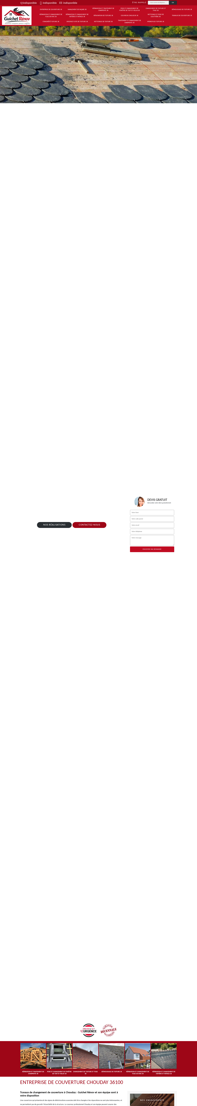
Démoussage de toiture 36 (182, 9)
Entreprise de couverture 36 (51, 9)
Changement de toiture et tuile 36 (156, 9)
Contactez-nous (89, 525)
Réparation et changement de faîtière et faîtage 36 (77, 15)
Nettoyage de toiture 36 (103, 21)
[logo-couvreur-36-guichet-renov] (16, 15)
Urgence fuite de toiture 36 (77, 21)
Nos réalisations (54, 525)
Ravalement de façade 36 (77, 9)
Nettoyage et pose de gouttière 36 (156, 15)
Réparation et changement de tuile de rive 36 (51, 15)
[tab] (98, 63)
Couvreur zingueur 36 (129, 15)
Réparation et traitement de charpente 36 (103, 9)
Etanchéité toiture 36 (51, 21)
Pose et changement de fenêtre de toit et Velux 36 (129, 9)
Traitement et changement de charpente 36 (129, 22)
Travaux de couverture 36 (182, 15)
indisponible (30, 3)
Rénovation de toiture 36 (103, 15)
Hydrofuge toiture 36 (155, 21)
